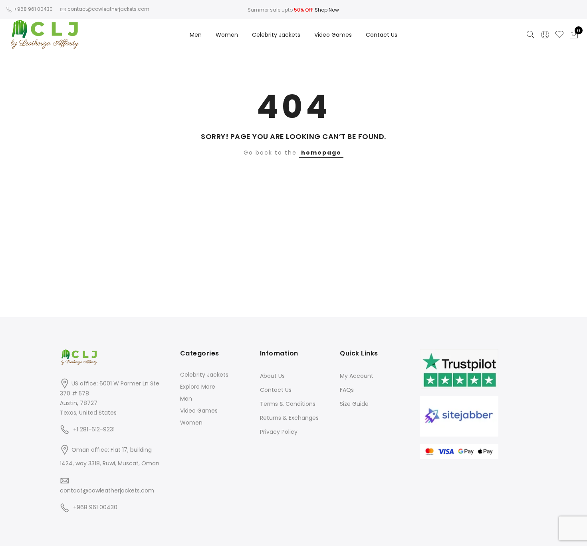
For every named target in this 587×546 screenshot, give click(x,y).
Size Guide (354, 404)
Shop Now (327, 9)
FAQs (347, 390)
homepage (321, 153)
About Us (272, 376)
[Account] (545, 34)
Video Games (333, 35)
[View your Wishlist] (559, 34)
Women (227, 35)
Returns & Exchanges (289, 418)
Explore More (197, 387)
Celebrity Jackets (276, 35)
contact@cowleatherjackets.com (107, 490)
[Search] (531, 34)
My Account (356, 376)
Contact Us (381, 35)
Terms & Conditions (287, 404)
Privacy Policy (278, 432)
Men (196, 35)
